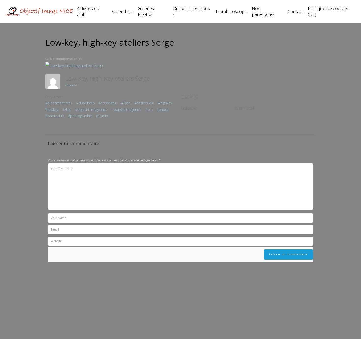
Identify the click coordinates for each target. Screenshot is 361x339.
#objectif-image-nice (91, 109)
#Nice (66, 109)
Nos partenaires (263, 11)
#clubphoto (85, 103)
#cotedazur (108, 103)
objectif (71, 85)
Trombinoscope (231, 11)
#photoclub (54, 115)
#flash (126, 103)
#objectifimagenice (126, 109)
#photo (162, 109)
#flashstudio (144, 103)
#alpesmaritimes (58, 103)
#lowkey (51, 109)
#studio (102, 115)
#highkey (165, 103)
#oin (149, 109)
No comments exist (66, 58)
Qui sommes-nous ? (191, 11)
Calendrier (122, 11)
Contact (295, 11)
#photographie (80, 115)
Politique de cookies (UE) (328, 11)
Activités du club (88, 11)
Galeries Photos (146, 11)
